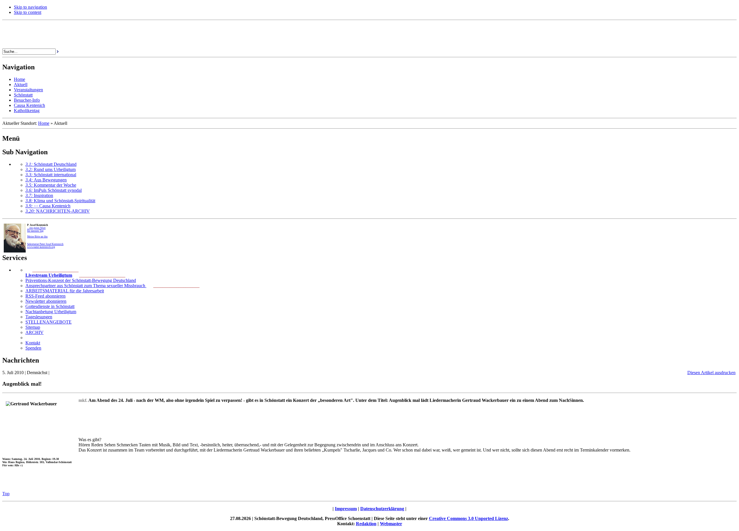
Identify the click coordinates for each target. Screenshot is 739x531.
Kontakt (32, 342)
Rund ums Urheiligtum (50, 169)
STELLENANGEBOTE (48, 322)
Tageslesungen (38, 316)
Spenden (33, 348)
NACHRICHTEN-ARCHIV (57, 211)
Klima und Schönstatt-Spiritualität (60, 200)
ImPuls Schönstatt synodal (53, 190)
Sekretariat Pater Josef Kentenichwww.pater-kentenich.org (45, 245)
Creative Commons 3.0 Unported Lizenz (468, 518)
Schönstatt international (50, 174)
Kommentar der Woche (50, 185)
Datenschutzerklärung (382, 508)
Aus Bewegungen (46, 179)
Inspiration (39, 195)
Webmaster (391, 523)
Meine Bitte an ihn (37, 236)
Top (6, 493)
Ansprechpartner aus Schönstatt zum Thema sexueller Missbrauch (85, 285)
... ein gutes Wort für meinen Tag (36, 229)
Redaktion (366, 523)
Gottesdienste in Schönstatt (49, 306)
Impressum (346, 508)
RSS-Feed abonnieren (45, 296)
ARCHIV (34, 332)
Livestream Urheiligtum (48, 275)
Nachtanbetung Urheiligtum (50, 311)
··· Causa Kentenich (47, 205)
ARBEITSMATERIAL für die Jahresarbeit (64, 290)
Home (43, 123)
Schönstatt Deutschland (50, 164)
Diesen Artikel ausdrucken (711, 372)
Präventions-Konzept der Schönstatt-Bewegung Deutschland (80, 280)
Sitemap (32, 327)
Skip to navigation (30, 7)
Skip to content (27, 12)
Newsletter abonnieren (45, 301)
